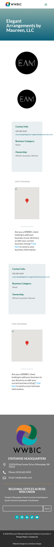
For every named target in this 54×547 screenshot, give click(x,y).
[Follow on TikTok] (32, 517)
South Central (11, 500)
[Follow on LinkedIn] (27, 517)
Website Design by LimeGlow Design (27, 544)
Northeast (41, 497)
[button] (27, 201)
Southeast (23, 500)
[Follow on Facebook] (17, 517)
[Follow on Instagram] (22, 517)
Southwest (34, 500)
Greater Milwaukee (13, 497)
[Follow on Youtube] (37, 517)
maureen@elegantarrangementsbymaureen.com (34, 134)
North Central (29, 497)
